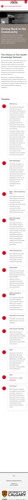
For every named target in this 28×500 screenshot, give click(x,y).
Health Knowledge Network (13, 6)
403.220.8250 (14, 485)
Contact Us (14, 483)
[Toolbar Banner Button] (26, 1)
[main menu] (2, 6)
